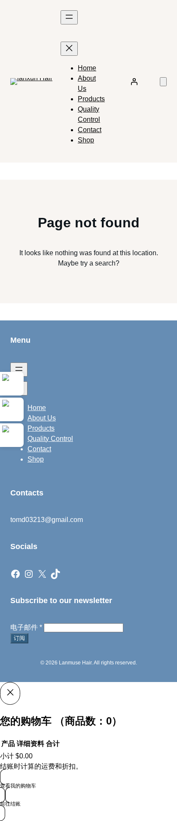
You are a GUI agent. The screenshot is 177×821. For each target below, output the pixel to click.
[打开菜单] (69, 17)
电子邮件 (26, 627)
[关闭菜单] (69, 49)
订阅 (19, 638)
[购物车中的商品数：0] (163, 81)
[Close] (10, 693)
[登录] (134, 81)
